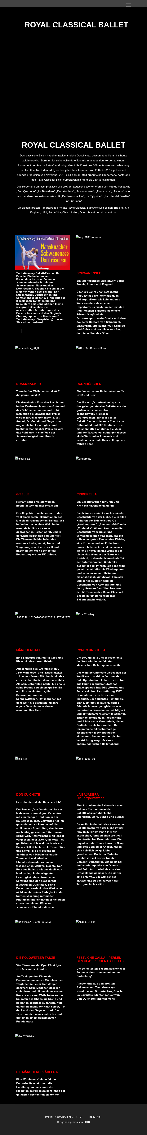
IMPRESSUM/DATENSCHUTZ (63, 1117)
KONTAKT (95, 1117)
